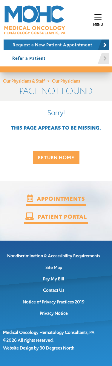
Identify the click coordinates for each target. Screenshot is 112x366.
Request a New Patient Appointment (52, 45)
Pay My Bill (53, 279)
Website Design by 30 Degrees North (38, 348)
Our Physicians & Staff (24, 81)
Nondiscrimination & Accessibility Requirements (53, 256)
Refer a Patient (28, 58)
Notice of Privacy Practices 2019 (54, 302)
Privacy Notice (54, 313)
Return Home (56, 157)
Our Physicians (66, 81)
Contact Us (53, 290)
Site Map (53, 267)
